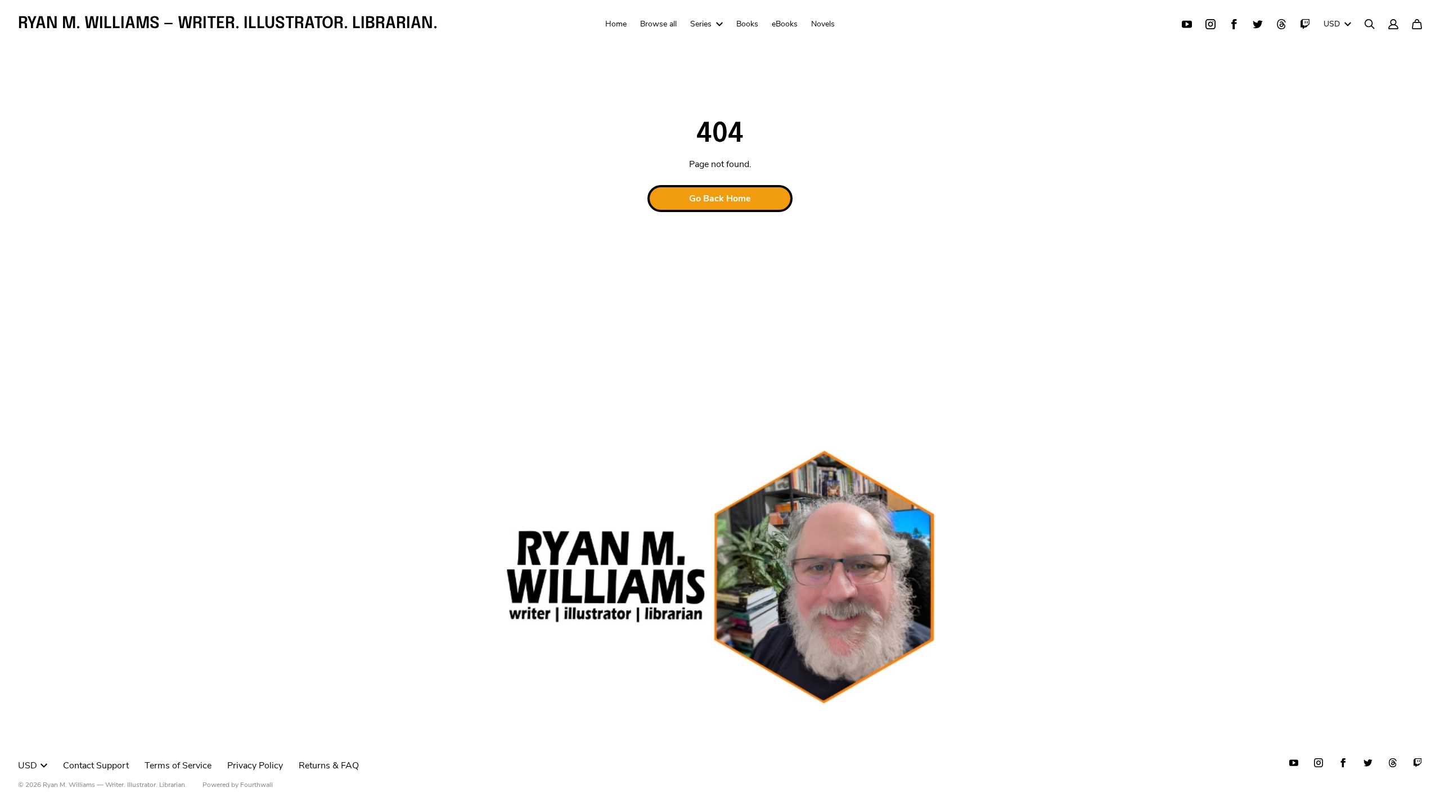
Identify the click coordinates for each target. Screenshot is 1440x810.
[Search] (1370, 24)
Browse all (658, 24)
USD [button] (1332, 24)
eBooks (785, 24)
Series (701, 24)
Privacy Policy (255, 765)
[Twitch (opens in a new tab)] (1305, 24)
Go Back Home (720, 198)
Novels (823, 24)
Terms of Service (178, 765)
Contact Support (96, 765)
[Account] (1393, 24)
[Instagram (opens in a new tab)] (1210, 24)
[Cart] (1417, 24)
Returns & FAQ (329, 765)
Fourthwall (256, 784)
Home (616, 24)
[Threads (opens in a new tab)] (1281, 24)
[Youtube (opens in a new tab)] (1187, 24)
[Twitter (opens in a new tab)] (1258, 24)
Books (747, 24)
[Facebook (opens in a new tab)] (1234, 24)
